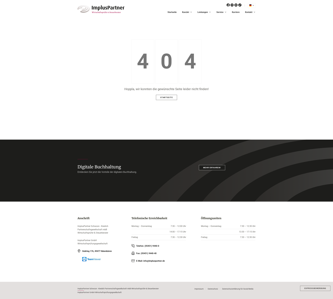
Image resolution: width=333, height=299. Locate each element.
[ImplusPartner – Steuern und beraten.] (101, 9)
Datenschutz (213, 289)
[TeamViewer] (99, 259)
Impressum (199, 289)
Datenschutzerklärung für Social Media (237, 289)
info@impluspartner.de (154, 261)
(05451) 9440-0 (152, 246)
